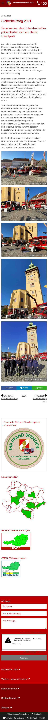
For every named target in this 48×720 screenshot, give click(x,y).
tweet (25, 387)
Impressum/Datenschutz (19, 714)
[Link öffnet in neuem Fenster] (15, 541)
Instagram (21, 718)
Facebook (37, 714)
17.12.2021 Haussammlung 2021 (40, 399)
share (10, 387)
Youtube (8, 718)
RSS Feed (33, 718)
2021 (24, 396)
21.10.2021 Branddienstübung (9, 397)
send (40, 387)
